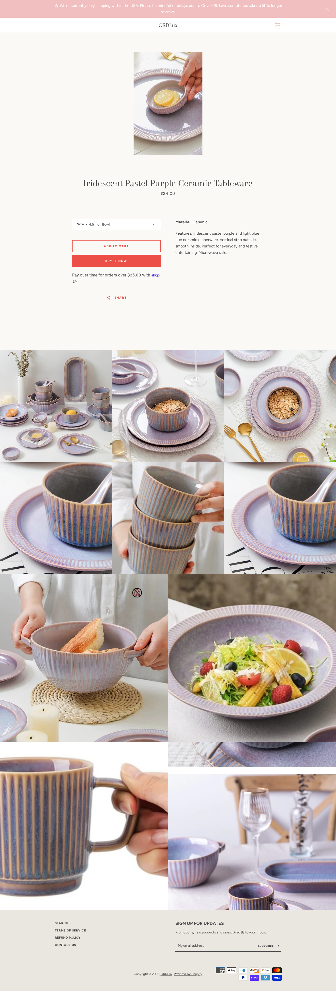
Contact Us (65, 945)
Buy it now (116, 261)
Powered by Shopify (188, 974)
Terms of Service (70, 930)
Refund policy (68, 937)
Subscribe (266, 945)
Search (61, 923)
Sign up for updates (199, 923)
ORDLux (168, 25)
